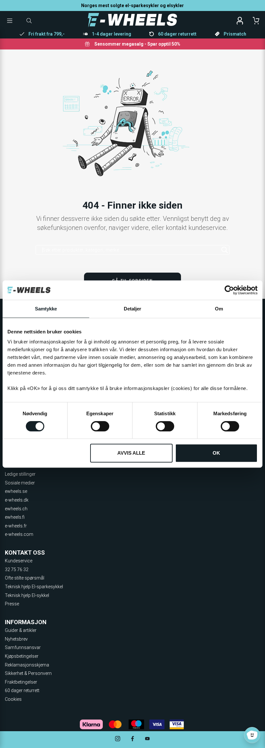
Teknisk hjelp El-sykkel (27, 595)
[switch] (100, 426)
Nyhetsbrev (16, 639)
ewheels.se (16, 491)
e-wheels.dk (16, 500)
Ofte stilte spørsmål (24, 577)
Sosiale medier (20, 482)
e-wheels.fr (16, 525)
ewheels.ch (16, 508)
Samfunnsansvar (23, 647)
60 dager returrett (22, 690)
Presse (12, 603)
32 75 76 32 (16, 569)
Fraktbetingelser (21, 682)
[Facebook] (132, 739)
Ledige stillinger (20, 474)
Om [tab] (219, 308)
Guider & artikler (21, 630)
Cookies (13, 699)
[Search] (224, 250)
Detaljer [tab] (133, 308)
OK (216, 453)
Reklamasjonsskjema (27, 664)
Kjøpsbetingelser (21, 656)
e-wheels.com (19, 534)
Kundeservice (18, 560)
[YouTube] (147, 739)
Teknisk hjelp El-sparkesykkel (34, 586)
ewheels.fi (15, 517)
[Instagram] (117, 739)
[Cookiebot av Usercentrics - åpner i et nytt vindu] (229, 290)
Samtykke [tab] (46, 308)
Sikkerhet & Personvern (28, 673)
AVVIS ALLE (131, 453)
